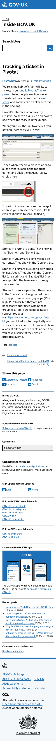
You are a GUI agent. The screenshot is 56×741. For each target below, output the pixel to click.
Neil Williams (9, 80)
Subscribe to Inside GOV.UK (17, 428)
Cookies (40, 688)
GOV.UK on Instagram (14, 509)
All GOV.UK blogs (13, 674)
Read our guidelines (12, 651)
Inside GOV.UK (18, 24)
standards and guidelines (31, 466)
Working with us (42, 80)
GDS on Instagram (12, 533)
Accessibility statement (17, 688)
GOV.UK (39, 679)
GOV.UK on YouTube (13, 519)
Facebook (37, 379)
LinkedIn (10, 384)
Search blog (11, 41)
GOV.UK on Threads (12, 512)
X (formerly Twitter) (16, 379)
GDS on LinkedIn (11, 537)
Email (35, 384)
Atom (35, 489)
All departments (12, 683)
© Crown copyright (28, 733)
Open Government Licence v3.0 (22, 704)
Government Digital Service (33, 31)
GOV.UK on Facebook (14, 506)
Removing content (17, 355)
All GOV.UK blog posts (16, 679)
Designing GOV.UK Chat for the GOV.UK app (29, 607)
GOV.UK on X (9, 515)
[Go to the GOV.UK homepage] (15, 5)
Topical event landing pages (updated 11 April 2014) (28, 363)
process (13, 344)
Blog (5, 19)
